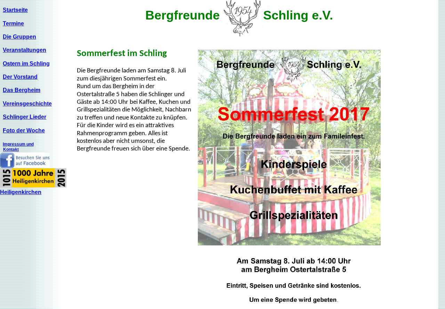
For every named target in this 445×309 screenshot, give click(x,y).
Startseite (15, 10)
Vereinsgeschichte (27, 104)
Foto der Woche (24, 130)
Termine (13, 23)
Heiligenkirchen (20, 192)
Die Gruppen (19, 37)
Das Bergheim (21, 90)
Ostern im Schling (26, 64)
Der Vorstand (20, 77)
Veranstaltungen (24, 50)
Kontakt (11, 149)
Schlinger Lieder (24, 117)
